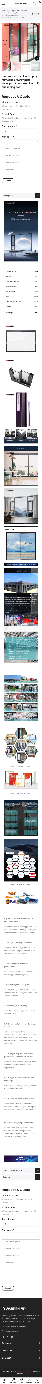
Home (4, 11)
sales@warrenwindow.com (16, 1326)
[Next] (37, 42)
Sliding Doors (14, 11)
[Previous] (5, 42)
